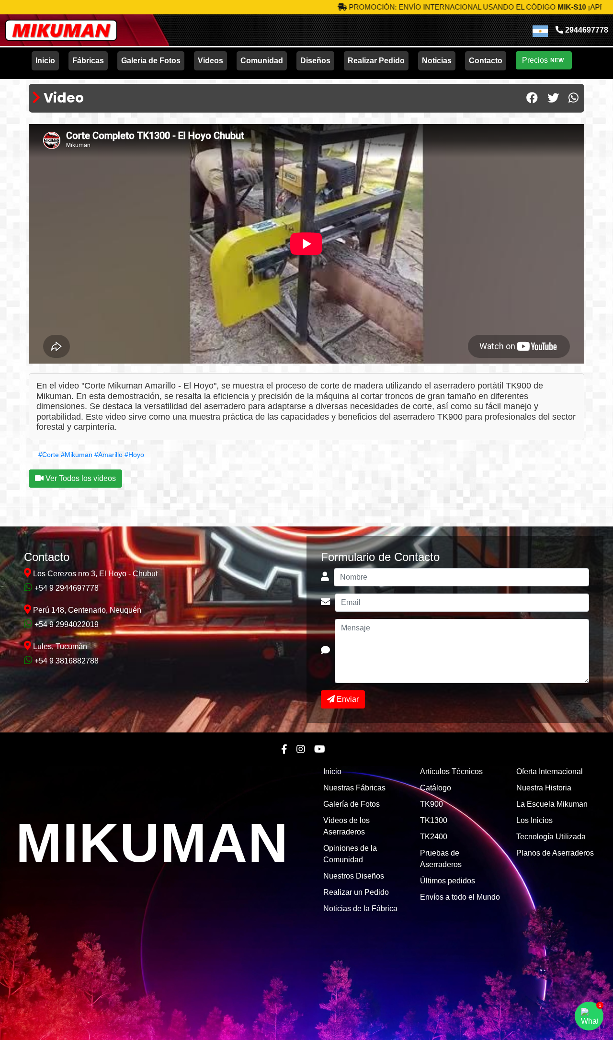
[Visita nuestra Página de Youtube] (319, 749)
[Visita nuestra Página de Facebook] (284, 749)
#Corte (48, 454)
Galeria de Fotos (151, 61)
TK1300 (433, 820)
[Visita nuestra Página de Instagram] (300, 749)
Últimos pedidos (447, 881)
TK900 (431, 804)
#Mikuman (76, 454)
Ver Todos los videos (80, 478)
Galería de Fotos (351, 804)
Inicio (45, 61)
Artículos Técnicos (451, 771)
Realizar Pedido (376, 61)
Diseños (315, 61)
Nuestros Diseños (353, 876)
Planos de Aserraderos (555, 853)
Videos (210, 61)
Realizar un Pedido (356, 892)
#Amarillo (108, 454)
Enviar (347, 699)
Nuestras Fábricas (354, 788)
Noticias (437, 61)
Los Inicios (534, 820)
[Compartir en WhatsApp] (573, 98)
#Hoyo (134, 454)
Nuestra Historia (543, 788)
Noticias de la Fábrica (360, 908)
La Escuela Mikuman (552, 804)
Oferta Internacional (549, 771)
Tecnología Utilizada (551, 837)
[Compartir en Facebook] (532, 98)
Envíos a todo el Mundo (460, 897)
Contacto (485, 61)
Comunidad (261, 61)
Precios (543, 60)
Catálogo (435, 788)
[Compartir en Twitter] (553, 98)
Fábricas (88, 61)
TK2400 (433, 837)
